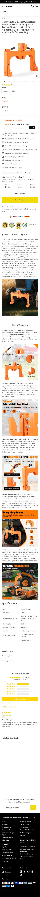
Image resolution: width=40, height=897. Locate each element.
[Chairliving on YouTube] (28, 871)
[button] (6, 85)
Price (4, 98)
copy (32, 127)
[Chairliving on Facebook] (25, 871)
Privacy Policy (24, 827)
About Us (5, 824)
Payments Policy (25, 821)
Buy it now (20, 200)
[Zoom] (37, 76)
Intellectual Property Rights (9, 834)
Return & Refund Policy (28, 830)
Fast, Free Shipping (26, 854)
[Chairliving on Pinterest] (32, 871)
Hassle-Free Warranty (27, 846)
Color (4, 87)
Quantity (5, 107)
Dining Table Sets (7, 855)
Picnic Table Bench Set (9, 858)
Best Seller (5, 844)
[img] (6, 712)
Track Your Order (7, 830)
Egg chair (5, 847)
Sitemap (22, 835)
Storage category (7, 852)
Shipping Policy (8, 651)
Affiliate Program (25, 833)
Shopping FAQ (7, 656)
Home (3, 18)
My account (6, 861)
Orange (5, 91)
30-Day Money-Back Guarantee (27, 850)
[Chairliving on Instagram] (21, 871)
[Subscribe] (33, 807)
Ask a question (7, 661)
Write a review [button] (20, 699)
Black (14, 91)
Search (4, 821)
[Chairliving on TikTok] (21, 875)
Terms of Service (7, 837)
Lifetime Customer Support (26, 858)
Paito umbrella (7, 850)
